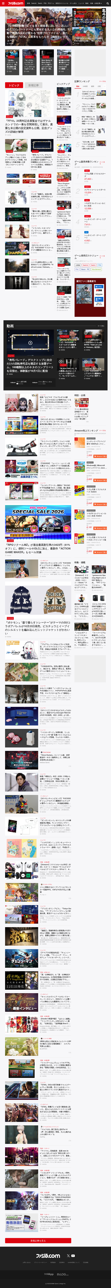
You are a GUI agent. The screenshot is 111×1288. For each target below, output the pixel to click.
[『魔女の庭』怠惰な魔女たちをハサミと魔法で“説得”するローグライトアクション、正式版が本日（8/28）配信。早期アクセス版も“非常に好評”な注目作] (17, 214)
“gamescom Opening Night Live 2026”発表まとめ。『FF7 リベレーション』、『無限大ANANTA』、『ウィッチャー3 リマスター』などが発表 (64, 217)
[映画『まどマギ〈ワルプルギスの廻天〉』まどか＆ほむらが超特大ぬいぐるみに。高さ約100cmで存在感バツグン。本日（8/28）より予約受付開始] (21, 403)
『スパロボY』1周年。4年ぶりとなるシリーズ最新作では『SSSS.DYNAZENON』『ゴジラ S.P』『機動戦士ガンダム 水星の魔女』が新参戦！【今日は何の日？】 (55, 1197)
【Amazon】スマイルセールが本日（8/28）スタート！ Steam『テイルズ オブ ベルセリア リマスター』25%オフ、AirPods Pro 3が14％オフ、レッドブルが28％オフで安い (55, 867)
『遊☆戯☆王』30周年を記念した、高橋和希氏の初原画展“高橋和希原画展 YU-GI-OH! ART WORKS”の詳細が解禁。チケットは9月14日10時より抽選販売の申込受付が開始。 (55, 939)
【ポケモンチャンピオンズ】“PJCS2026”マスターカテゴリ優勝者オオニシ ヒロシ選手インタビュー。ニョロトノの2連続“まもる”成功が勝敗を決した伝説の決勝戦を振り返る (42, 247)
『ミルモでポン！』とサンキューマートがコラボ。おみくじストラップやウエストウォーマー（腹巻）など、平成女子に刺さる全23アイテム (55, 844)
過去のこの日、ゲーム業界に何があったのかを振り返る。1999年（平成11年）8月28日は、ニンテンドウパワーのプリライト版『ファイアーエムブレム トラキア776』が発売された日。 (55, 1072)
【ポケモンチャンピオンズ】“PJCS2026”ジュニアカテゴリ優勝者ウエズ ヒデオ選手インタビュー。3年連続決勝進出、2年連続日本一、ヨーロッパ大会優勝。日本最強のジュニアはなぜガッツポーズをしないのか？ (55, 800)
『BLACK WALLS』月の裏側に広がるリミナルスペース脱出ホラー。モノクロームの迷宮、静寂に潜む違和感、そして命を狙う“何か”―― (41, 281)
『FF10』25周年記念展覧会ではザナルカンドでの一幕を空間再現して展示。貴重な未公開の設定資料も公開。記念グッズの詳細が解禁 (29, 126)
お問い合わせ (27, 1262)
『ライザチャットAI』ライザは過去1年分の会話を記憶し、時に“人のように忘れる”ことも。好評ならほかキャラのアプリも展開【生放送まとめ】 (88, 39)
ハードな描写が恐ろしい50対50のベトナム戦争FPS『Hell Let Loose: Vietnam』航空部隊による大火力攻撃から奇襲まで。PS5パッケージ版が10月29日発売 (42, 264)
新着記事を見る (38, 1240)
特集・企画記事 (95, 3)
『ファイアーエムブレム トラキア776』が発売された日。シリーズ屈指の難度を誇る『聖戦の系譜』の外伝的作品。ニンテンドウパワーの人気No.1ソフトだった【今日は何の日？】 (55, 1065)
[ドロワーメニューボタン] (3, 3)
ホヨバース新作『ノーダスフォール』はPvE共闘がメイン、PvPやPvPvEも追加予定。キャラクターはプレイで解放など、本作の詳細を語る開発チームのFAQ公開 (55, 690)
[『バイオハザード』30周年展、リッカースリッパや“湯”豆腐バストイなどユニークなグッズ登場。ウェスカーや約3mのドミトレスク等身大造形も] (21, 738)
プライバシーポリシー (40, 1262)
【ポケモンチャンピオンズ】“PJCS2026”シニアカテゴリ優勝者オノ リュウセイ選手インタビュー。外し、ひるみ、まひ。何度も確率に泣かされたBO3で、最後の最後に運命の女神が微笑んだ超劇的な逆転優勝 (93, 372)
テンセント (43, 894)
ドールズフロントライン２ (51, 1127)
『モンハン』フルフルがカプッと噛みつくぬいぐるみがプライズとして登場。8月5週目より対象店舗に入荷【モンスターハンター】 (16, 160)
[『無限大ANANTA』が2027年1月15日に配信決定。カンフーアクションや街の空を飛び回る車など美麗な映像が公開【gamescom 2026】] (64, 233)
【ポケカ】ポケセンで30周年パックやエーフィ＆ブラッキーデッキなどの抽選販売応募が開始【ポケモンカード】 (89, 95)
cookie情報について (74, 1262)
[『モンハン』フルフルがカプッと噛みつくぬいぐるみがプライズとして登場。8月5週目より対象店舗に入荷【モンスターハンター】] (16, 145)
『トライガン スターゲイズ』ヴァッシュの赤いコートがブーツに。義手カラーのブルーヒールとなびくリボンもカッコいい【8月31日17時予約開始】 (42, 230)
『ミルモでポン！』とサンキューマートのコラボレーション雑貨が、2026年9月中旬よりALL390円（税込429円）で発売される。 (55, 851)
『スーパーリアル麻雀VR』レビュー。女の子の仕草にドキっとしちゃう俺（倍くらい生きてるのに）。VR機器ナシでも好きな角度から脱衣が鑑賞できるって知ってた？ (99, 639)
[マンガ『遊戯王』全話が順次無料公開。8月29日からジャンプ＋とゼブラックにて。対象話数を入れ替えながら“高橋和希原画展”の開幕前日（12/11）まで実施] (17, 197)
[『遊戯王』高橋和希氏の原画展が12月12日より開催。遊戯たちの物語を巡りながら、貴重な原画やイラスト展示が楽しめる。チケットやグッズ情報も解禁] (21, 936)
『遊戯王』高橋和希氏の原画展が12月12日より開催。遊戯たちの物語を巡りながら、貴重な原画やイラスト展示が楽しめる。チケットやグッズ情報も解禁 (55, 933)
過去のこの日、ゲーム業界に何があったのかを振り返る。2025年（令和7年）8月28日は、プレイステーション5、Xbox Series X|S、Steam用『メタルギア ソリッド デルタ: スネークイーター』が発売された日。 (55, 1182)
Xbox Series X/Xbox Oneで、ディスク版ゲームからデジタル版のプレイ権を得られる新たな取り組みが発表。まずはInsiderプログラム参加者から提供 (47, 64)
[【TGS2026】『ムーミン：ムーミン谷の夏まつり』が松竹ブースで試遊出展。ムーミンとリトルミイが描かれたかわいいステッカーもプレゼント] (21, 469)
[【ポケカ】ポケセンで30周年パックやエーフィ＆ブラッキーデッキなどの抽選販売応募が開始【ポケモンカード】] (101, 93)
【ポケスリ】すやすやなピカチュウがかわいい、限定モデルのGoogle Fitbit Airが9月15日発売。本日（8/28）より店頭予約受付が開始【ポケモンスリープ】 (55, 712)
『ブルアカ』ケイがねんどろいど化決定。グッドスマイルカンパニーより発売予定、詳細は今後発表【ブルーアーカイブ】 (55, 646)
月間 (99, 86)
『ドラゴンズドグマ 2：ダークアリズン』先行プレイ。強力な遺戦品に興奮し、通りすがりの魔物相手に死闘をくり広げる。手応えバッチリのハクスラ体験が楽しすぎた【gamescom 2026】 (64, 103)
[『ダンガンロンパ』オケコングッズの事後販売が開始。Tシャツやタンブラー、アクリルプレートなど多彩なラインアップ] (21, 826)
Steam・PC (85, 269)
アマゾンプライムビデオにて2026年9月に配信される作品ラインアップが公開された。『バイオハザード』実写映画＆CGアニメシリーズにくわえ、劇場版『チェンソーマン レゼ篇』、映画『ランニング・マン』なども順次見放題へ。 (55, 961)
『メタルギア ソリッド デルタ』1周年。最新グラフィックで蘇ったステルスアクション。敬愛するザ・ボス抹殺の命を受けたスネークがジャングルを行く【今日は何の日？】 (55, 1175)
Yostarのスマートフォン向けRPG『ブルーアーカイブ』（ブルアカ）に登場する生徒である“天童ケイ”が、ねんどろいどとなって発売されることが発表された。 (55, 653)
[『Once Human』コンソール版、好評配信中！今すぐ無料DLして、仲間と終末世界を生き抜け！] (21, 760)
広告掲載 (85, 1262)
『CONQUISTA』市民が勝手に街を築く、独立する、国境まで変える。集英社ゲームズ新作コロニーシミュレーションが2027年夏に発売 (55, 668)
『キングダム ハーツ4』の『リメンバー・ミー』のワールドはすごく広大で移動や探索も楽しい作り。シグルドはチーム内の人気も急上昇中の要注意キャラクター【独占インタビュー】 (29, 64)
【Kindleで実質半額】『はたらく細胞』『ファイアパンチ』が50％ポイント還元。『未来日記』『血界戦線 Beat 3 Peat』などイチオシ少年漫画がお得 (55, 1021)
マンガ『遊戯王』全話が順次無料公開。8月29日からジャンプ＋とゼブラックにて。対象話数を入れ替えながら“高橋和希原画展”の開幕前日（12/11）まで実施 (42, 196)
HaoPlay (42, 1137)
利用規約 (53, 1262)
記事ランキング (82, 81)
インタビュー (11, 21)
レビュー (11, 57)
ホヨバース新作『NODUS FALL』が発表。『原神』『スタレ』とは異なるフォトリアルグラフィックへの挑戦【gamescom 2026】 (64, 302)
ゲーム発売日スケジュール (86, 256)
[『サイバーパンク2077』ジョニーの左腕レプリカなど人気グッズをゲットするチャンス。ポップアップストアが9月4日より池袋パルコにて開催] (21, 447)
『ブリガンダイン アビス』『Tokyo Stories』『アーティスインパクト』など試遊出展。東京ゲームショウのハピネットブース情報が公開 (55, 911)
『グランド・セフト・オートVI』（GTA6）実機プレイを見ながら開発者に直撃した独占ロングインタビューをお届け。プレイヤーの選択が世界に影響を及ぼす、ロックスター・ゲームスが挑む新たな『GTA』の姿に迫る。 (55, 1116)
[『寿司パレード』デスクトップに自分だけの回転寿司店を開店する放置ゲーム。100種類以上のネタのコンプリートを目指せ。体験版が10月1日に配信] (42, 145)
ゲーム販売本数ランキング (86, 162)
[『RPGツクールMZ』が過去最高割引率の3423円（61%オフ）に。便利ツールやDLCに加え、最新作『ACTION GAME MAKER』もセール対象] (38, 522)
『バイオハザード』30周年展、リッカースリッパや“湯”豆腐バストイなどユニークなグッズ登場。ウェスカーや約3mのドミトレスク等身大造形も (55, 734)
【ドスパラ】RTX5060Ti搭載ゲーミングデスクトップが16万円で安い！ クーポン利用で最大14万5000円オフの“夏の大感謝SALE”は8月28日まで (99, 610)
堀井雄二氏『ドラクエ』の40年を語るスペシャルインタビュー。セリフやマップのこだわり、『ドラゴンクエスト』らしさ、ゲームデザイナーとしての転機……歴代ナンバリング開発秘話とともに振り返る (81, 610)
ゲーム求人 (73, 3)
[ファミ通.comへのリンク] (15, 3)
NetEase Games (45, 762)
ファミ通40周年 (84, 406)
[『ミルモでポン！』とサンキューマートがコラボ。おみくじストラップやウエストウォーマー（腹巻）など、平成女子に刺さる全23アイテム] (21, 848)
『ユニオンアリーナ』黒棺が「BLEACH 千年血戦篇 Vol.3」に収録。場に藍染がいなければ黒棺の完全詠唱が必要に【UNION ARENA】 (55, 487)
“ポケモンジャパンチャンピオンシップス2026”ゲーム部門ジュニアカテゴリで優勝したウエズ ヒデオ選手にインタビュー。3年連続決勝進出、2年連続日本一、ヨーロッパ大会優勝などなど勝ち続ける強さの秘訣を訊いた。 (55, 807)
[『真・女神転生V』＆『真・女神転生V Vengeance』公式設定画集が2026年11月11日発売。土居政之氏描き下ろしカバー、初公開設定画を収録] (21, 980)
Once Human (47, 752)
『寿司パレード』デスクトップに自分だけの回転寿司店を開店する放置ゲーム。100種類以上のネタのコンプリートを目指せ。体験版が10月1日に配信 (42, 161)
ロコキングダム (47, 884)
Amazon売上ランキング (86, 430)
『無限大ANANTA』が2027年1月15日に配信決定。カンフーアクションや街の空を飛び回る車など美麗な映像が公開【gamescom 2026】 (64, 245)
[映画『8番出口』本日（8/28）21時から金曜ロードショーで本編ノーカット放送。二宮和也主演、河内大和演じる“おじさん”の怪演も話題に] (101, 118)
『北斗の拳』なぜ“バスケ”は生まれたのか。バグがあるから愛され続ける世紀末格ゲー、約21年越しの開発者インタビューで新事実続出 (89, 20)
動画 (87, 3)
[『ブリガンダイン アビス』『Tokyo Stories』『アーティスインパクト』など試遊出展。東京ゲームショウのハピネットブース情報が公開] (21, 914)
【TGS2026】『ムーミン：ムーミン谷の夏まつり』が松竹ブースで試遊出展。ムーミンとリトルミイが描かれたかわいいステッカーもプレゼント (55, 465)
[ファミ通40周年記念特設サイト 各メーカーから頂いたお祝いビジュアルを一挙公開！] (81, 402)
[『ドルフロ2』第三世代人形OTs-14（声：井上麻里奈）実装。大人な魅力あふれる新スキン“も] (21, 1134)
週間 (92, 86)
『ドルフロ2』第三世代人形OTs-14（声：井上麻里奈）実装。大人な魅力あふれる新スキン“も (55, 1131)
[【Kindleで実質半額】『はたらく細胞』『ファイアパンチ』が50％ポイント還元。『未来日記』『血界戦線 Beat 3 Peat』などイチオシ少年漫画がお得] (21, 1024)
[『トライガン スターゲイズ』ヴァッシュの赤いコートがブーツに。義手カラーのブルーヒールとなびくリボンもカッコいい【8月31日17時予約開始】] (17, 231)
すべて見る (102, 81)
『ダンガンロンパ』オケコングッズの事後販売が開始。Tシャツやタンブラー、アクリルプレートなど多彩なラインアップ (55, 822)
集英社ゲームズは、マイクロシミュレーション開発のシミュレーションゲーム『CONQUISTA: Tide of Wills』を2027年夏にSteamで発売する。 (55, 675)
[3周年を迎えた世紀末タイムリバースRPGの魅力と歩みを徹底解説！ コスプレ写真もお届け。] (21, 1046)
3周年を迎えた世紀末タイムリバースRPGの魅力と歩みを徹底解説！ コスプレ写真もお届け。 (55, 1043)
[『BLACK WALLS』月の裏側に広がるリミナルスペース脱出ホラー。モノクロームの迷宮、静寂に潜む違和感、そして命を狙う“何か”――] (17, 282)
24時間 (85, 86)
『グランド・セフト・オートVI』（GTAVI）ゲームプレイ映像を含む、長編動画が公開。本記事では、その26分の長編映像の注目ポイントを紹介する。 (55, 1094)
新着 (28, 3)
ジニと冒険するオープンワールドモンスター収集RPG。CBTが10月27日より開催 (55, 889)
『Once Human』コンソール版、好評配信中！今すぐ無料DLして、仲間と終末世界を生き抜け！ (55, 757)
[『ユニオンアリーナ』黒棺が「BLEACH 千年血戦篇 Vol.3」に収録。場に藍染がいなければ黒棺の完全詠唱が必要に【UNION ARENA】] (21, 491)
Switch (40, 3)
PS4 (77, 269)
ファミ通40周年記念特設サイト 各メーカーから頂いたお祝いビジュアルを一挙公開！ (81, 414)
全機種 (78, 265)
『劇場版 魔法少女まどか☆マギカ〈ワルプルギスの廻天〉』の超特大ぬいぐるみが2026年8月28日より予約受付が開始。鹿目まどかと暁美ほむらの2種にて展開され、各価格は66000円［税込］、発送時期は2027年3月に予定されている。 (55, 406)
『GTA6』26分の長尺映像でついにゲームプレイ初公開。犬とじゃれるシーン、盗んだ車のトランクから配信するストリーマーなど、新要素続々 (55, 1087)
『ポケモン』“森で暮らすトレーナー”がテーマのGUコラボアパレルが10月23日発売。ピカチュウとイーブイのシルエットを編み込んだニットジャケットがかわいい (37, 628)
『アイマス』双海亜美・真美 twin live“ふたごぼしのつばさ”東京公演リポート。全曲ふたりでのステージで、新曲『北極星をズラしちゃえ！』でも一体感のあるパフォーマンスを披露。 (55, 1153)
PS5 (45, 3)
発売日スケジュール (62, 3)
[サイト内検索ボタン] (107, 3)
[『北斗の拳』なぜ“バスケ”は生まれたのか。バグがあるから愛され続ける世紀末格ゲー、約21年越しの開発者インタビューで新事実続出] (101, 143)
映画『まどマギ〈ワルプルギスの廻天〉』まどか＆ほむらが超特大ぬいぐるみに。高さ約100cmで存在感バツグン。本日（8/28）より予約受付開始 (55, 399)
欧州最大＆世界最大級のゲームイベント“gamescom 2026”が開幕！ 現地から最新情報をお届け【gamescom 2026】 (64, 64)
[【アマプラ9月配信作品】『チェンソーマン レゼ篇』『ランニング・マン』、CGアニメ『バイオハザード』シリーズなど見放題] (21, 958)
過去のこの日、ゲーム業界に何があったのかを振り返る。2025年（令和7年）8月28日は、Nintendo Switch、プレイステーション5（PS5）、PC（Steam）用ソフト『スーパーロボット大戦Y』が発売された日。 (55, 1204)
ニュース (81, 3)
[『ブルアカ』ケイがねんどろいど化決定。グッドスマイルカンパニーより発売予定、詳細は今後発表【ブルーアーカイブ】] (21, 650)
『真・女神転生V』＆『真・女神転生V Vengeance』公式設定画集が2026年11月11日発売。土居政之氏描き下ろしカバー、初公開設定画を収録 (55, 977)
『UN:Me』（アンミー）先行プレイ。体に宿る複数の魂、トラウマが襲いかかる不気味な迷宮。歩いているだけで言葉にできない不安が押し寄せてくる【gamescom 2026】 (12, 64)
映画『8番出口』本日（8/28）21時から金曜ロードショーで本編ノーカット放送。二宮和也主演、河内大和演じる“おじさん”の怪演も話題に (89, 120)
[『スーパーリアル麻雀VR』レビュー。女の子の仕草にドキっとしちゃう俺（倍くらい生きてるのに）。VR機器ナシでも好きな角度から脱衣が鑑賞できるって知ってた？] (99, 627)
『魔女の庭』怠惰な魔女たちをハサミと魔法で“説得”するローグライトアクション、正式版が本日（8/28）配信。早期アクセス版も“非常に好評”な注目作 (42, 213)
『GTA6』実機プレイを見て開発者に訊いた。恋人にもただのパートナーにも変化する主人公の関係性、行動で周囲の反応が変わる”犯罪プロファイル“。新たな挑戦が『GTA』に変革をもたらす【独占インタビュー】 (39, 33)
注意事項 (61, 1262)
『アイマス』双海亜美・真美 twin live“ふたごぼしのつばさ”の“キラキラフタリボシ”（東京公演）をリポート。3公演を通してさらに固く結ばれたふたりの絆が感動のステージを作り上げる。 (55, 1160)
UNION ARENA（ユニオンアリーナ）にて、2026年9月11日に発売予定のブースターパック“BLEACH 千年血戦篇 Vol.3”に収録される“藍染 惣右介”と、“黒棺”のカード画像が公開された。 (55, 494)
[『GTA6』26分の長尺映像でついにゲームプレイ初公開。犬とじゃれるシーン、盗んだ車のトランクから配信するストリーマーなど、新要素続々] (21, 1090)
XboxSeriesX (96, 269)
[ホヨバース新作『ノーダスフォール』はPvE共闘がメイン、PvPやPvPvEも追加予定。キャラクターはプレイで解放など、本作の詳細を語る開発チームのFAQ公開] (21, 694)
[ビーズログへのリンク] (63, 1274)
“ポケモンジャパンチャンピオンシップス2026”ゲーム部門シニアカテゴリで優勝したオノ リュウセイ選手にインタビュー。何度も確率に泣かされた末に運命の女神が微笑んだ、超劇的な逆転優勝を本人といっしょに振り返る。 (55, 572)
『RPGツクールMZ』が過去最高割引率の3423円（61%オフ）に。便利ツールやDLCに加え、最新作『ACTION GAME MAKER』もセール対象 (37, 548)
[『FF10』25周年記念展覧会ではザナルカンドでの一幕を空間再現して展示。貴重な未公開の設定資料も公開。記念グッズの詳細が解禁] (29, 103)
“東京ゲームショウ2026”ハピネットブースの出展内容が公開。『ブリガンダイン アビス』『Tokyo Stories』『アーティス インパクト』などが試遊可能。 (55, 917)
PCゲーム (51, 3)
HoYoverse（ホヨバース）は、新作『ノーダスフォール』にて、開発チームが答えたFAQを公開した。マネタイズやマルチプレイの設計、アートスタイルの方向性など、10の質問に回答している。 (55, 697)
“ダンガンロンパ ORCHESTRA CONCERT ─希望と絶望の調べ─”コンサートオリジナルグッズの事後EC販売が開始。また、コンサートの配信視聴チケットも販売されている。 (55, 829)
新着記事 (33, 85)
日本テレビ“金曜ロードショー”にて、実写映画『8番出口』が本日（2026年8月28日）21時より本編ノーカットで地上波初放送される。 (55, 785)
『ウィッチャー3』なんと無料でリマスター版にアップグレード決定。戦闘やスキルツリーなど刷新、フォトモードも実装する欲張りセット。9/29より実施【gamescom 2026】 (63, 274)
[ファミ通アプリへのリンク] (49, 1274)
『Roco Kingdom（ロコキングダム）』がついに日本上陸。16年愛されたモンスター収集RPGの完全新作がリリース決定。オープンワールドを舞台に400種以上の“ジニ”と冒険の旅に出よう (64, 188)
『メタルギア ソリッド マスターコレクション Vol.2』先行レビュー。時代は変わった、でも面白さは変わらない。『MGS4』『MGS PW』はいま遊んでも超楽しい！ (81, 639)
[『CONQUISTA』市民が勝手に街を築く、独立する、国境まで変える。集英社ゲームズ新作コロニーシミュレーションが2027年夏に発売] (21, 672)
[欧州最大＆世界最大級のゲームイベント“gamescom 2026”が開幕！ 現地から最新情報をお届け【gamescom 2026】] (64, 53)
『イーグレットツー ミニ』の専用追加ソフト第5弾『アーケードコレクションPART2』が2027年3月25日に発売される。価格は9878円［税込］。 (55, 1226)
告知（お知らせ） (45, 972)
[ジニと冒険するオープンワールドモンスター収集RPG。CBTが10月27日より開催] (21, 892)
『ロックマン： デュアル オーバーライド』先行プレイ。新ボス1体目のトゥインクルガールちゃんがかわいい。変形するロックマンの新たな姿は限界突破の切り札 (64, 160)
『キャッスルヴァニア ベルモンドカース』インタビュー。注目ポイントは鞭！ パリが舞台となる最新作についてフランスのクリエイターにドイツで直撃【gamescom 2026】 (55, 999)
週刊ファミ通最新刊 (86, 281)
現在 (77, 86)
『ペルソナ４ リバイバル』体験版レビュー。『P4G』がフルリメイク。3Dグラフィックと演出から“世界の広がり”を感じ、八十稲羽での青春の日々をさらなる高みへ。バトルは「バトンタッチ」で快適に (64, 132)
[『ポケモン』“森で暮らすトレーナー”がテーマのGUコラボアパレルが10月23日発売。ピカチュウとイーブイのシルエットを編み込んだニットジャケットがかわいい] (38, 600)
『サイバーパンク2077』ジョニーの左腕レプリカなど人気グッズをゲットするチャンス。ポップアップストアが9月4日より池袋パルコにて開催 (55, 443)
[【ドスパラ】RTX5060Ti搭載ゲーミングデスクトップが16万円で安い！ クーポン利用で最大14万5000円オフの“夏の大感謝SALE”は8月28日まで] (99, 598)
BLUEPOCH (43, 1049)
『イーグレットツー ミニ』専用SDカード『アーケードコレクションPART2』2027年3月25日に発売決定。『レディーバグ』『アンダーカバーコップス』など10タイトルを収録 (55, 1219)
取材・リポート (80, 35)
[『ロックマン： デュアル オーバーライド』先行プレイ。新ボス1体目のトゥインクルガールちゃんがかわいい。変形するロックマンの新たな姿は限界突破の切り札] (64, 148)
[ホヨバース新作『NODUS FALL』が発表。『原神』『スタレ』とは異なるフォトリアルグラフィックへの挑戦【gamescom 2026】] (64, 290)
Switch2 (33, 3)
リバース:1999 (47, 1038)
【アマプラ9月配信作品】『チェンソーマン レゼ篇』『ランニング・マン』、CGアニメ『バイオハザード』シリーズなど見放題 (55, 955)
